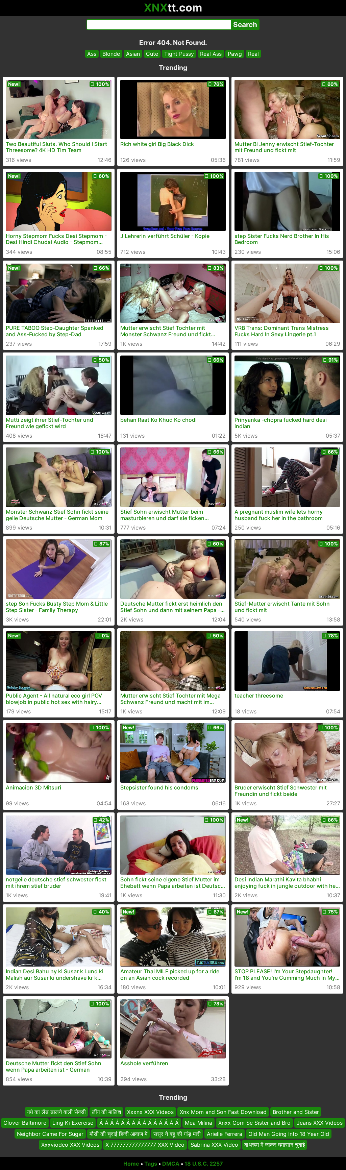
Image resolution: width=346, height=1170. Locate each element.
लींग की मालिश (106, 1111)
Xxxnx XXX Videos (150, 1111)
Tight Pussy (179, 53)
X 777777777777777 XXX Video (144, 1144)
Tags (150, 1164)
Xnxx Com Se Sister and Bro (254, 1122)
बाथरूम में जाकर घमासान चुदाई (274, 1144)
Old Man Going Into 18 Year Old (288, 1133)
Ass (91, 53)
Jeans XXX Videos (320, 1122)
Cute (152, 53)
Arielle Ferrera (224, 1133)
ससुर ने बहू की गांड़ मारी (177, 1133)
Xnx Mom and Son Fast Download (223, 1111)
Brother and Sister (296, 1111)
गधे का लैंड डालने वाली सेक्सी (56, 1111)
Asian (133, 53)
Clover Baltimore (24, 1122)
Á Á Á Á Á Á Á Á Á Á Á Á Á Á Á (139, 1122)
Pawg (235, 53)
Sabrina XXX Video (214, 1144)
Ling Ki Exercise (72, 1122)
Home (131, 1164)
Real (253, 53)
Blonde (111, 53)
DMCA (170, 1164)
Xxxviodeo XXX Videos (70, 1144)
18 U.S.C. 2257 (203, 1164)
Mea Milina (198, 1122)
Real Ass (211, 53)
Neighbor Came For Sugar (50, 1133)
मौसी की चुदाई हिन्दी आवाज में (118, 1133)
